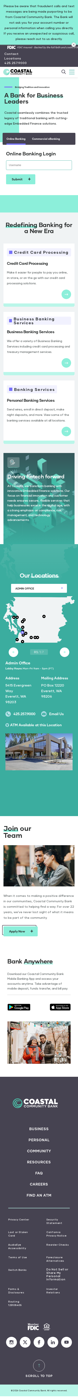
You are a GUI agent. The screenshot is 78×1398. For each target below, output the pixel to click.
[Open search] (63, 72)
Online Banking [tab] (16, 138)
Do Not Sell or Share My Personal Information (57, 1274)
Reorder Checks (57, 1244)
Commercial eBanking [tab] (46, 138)
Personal (39, 1140)
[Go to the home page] (20, 72)
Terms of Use (17, 1257)
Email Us (56, 714)
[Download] (18, 1007)
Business (39, 1129)
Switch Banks (17, 1269)
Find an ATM (39, 1195)
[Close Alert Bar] (74, 45)
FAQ (39, 1173)
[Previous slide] (13, 652)
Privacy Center (18, 1219)
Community (39, 1151)
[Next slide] (64, 652)
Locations (12, 58)
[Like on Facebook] (39, 1342)
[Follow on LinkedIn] (52, 1342)
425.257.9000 (15, 63)
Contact (11, 54)
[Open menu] (72, 72)
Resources (39, 1162)
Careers (39, 1184)
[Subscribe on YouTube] (66, 1342)
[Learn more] (66, 294)
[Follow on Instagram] (11, 1342)
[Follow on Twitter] (25, 1342)
